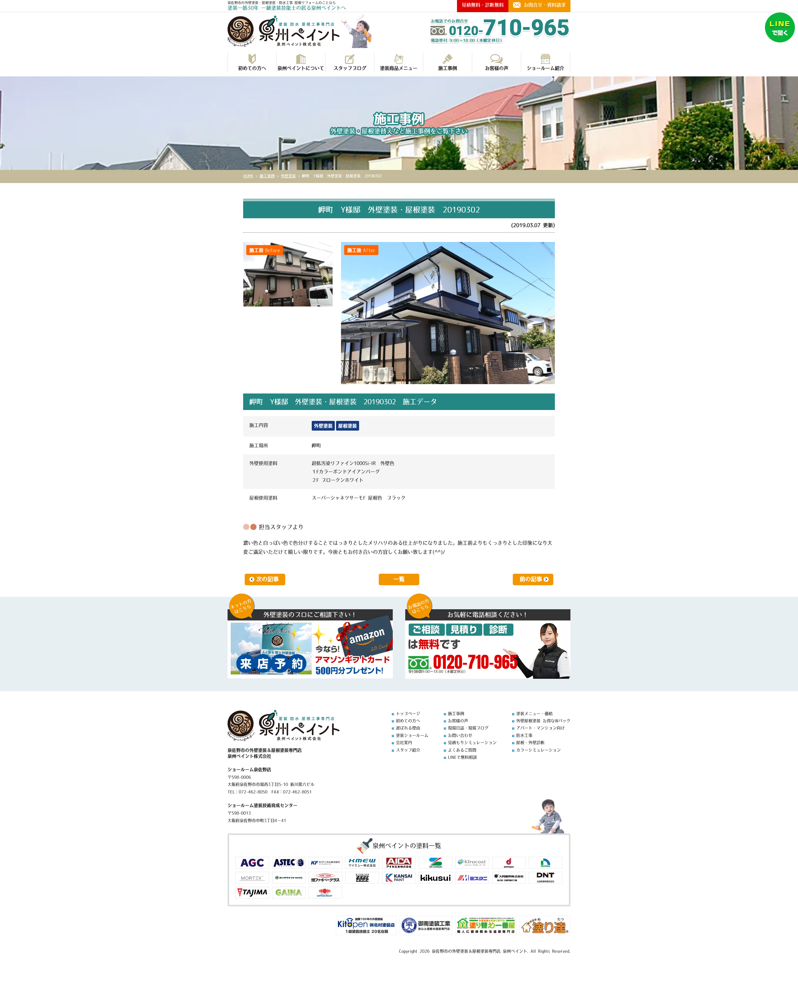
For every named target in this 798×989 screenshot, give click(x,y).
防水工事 (524, 735)
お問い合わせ (460, 735)
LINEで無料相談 (462, 757)
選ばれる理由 (408, 728)
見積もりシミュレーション (472, 743)
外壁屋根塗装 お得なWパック (543, 721)
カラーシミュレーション (538, 750)
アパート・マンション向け (540, 728)
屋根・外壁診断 (530, 743)
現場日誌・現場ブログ (468, 728)
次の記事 (267, 579)
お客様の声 (496, 68)
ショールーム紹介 (545, 68)
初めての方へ (252, 68)
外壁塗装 (323, 425)
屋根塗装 (347, 425)
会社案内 (404, 743)
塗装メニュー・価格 (534, 714)
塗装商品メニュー (398, 68)
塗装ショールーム (412, 735)
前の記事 (531, 579)
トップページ (408, 714)
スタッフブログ (350, 68)
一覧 (399, 579)
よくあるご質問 (462, 750)
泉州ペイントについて (300, 68)
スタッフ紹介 (408, 750)
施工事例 (447, 68)
